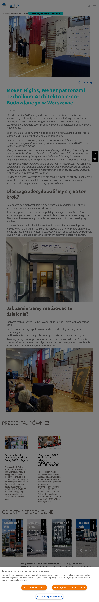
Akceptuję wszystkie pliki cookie (69, 587)
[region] (49, 584)
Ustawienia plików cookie (49, 596)
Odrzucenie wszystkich (34, 587)
